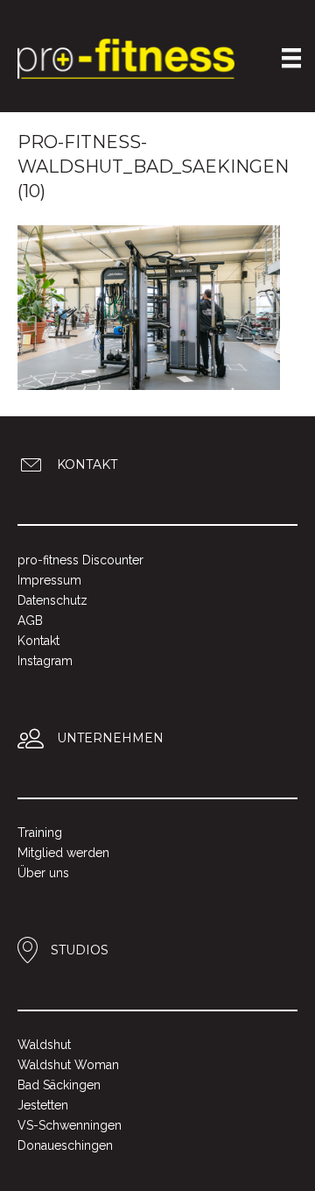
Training (40, 833)
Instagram (45, 661)
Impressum (49, 580)
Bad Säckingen (59, 1085)
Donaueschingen (65, 1145)
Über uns (43, 873)
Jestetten (43, 1105)
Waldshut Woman (68, 1065)
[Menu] (291, 58)
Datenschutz (53, 600)
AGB (30, 620)
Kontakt (39, 641)
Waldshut (44, 1045)
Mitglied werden (63, 853)
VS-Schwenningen (70, 1125)
